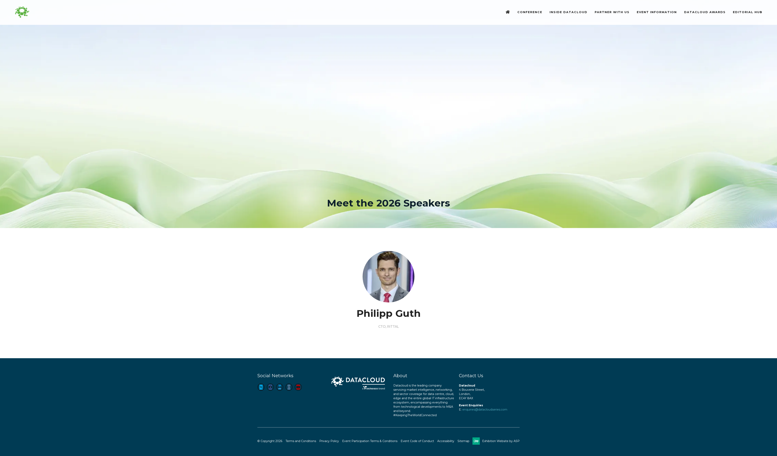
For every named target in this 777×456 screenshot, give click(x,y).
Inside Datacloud (568, 12)
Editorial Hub (747, 12)
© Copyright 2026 (269, 441)
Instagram (289, 387)
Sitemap (463, 441)
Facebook (270, 387)
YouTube (298, 387)
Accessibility (445, 441)
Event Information (657, 12)
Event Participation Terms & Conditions (369, 441)
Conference (529, 12)
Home (508, 12)
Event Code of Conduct (417, 441)
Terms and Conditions (301, 441)
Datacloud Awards (705, 12)
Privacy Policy (329, 441)
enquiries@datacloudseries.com (484, 409)
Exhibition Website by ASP (501, 441)
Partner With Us (612, 12)
